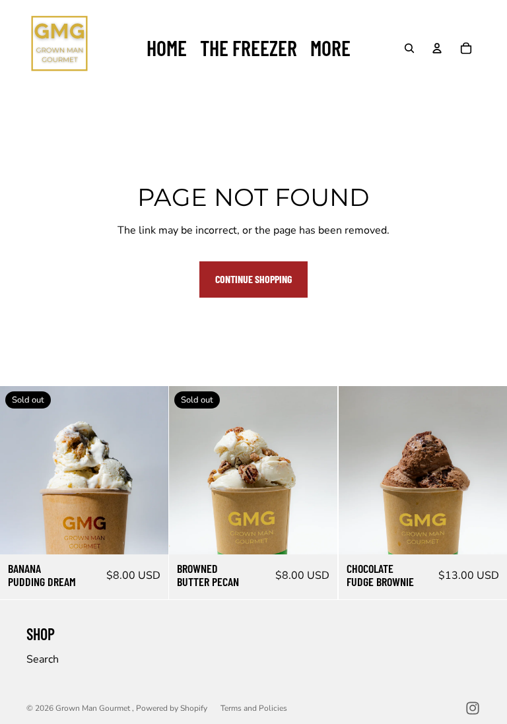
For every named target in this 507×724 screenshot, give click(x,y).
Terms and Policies (253, 708)
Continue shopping (253, 279)
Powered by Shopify (171, 708)
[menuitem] (330, 48)
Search (42, 659)
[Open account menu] (437, 48)
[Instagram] (473, 708)
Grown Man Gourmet (93, 708)
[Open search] (409, 48)
